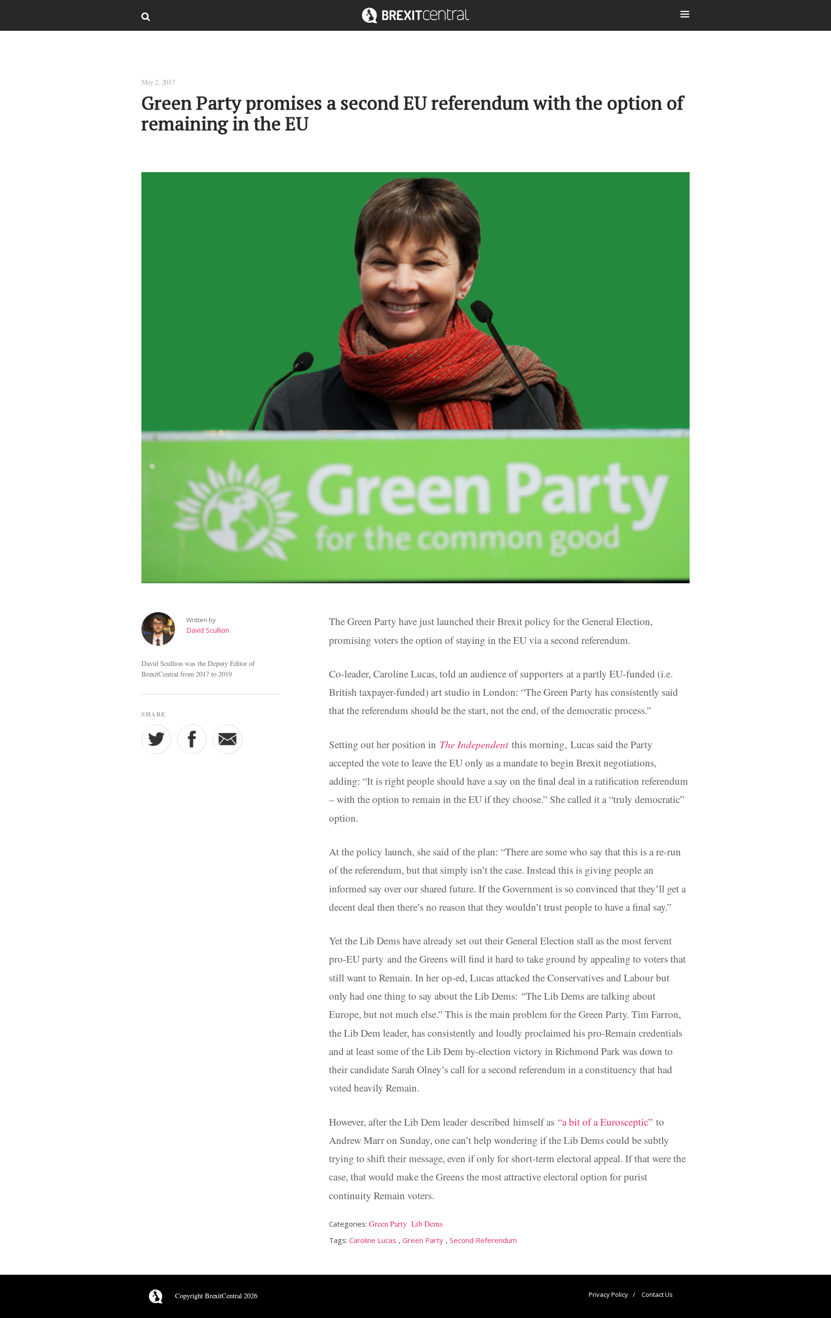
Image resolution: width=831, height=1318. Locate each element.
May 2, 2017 (158, 82)
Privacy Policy (608, 1294)
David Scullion (207, 630)
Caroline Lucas (372, 1240)
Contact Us (657, 1294)
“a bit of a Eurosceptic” (605, 1122)
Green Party (388, 1223)
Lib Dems (427, 1223)
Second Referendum (483, 1240)
